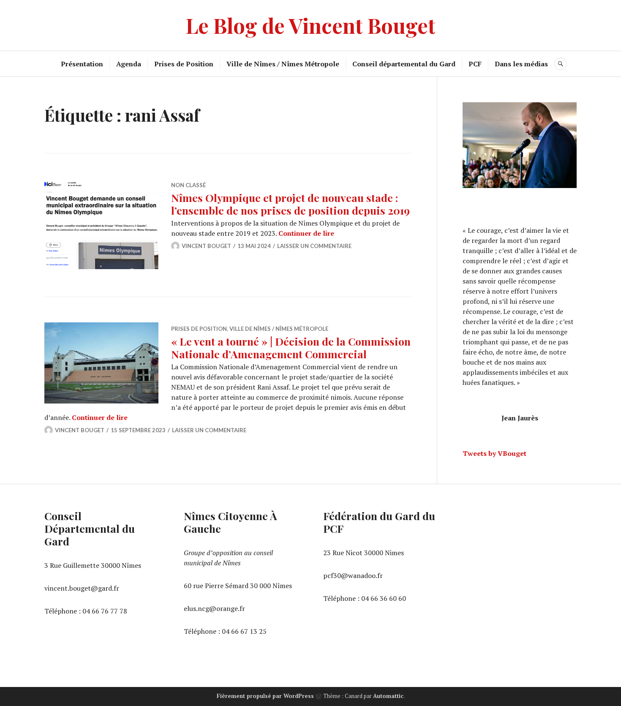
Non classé (188, 185)
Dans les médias (521, 63)
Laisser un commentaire (314, 246)
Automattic (388, 696)
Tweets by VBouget (494, 453)
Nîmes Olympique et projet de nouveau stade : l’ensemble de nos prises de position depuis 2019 (290, 204)
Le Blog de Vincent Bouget (310, 25)
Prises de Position (183, 63)
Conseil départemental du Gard (403, 63)
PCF (475, 63)
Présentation (82, 63)
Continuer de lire (306, 233)
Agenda (128, 63)
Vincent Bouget (206, 246)
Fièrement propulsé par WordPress (265, 696)
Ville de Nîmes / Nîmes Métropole (282, 63)
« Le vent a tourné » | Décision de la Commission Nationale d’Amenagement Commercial (291, 347)
